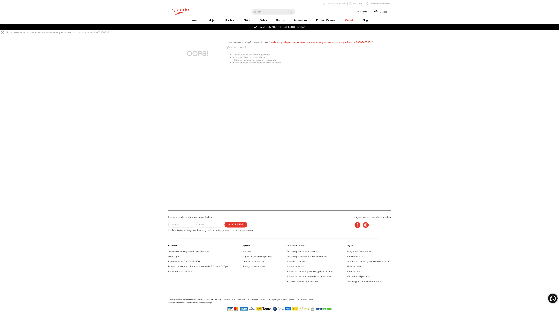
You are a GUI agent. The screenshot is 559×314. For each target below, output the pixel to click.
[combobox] (273, 12)
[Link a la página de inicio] (2, 32)
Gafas (263, 20)
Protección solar (326, 20)
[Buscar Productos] (291, 12)
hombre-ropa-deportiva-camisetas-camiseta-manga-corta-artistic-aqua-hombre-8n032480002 (58, 32)
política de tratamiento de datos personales (230, 230)
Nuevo (195, 20)
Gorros (280, 20)
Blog (365, 20)
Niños (247, 20)
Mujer (212, 20)
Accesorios (300, 20)
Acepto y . (212, 230)
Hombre (230, 20)
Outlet (349, 20)
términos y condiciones (192, 230)
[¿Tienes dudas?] (553, 298)
